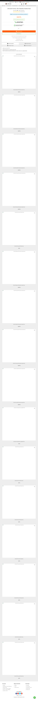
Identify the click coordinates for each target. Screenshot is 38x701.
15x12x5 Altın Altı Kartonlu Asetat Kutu (19, 128)
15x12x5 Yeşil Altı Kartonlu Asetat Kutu (19, 402)
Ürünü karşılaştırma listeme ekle (17, 37)
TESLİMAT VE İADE (10, 45)
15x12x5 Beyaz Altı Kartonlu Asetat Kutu (19, 285)
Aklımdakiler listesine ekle (19, 40)
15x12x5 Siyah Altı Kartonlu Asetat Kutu (19, 324)
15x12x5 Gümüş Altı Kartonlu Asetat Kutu (19, 363)
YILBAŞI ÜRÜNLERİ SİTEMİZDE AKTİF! (19, 0)
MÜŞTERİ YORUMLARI (27, 45)
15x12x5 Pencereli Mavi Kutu (19, 480)
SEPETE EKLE (19, 31)
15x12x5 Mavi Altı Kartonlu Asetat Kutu (19, 89)
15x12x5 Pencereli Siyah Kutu (19, 519)
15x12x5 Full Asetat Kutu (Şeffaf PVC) (19, 441)
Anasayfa (4, 5)
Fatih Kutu (22, 10)
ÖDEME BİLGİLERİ (28, 43)
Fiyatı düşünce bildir (19, 39)
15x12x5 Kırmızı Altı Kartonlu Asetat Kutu (31, 5)
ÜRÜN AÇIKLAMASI (10, 43)
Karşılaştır (24, 37)
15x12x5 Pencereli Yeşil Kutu (19, 558)
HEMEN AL (19, 33)
